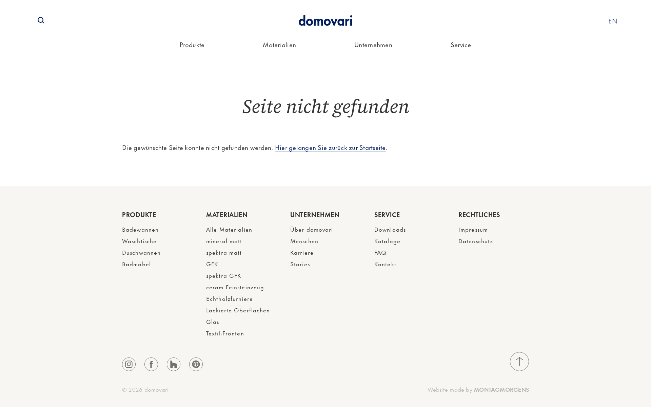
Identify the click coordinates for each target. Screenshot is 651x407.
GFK (212, 263)
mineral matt (224, 240)
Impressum (473, 229)
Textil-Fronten (225, 332)
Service (461, 44)
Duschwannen (141, 252)
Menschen (304, 240)
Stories (300, 263)
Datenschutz (475, 240)
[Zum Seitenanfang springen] (519, 361)
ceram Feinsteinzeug (235, 286)
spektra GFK (223, 275)
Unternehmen (373, 44)
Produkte (192, 44)
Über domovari (311, 229)
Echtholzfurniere (229, 298)
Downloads (390, 229)
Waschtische (139, 240)
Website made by (478, 389)
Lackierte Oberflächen (238, 309)
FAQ (380, 252)
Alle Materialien (229, 229)
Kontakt (385, 263)
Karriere (302, 252)
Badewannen (140, 229)
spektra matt (224, 252)
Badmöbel (136, 263)
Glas (212, 321)
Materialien (279, 44)
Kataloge (387, 240)
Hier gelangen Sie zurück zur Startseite (330, 147)
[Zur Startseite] (325, 20)
